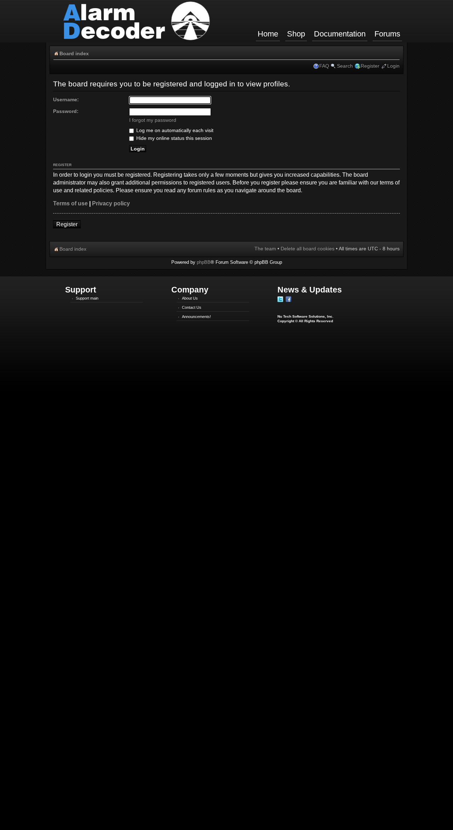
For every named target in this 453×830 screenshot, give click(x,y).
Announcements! (196, 316)
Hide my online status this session (173, 138)
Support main (87, 298)
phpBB (204, 262)
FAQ (324, 66)
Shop (296, 33)
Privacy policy (111, 203)
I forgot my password (152, 120)
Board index (74, 53)
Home (268, 33)
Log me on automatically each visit (174, 130)
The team (265, 248)
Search (345, 66)
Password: (66, 111)
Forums (387, 33)
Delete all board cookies (307, 248)
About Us (190, 298)
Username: (66, 99)
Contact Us (191, 307)
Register (370, 66)
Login (393, 66)
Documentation (340, 33)
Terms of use (70, 203)
